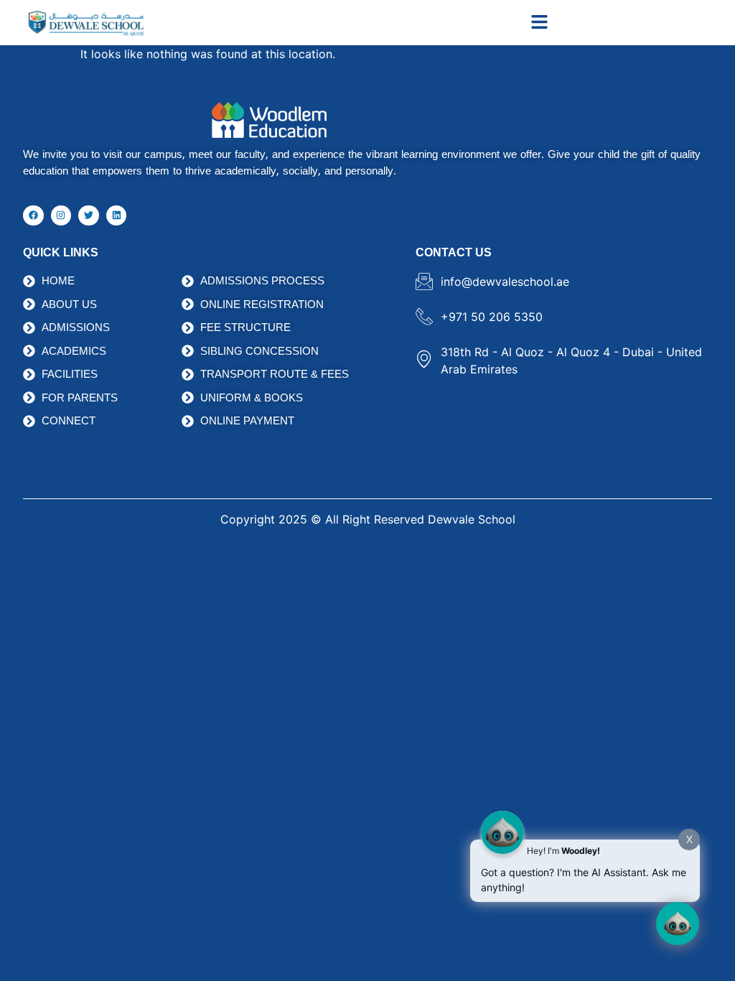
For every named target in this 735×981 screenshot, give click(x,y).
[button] (539, 23)
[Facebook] (33, 215)
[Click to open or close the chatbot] (677, 923)
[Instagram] (61, 215)
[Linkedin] (116, 215)
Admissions (218, 252)
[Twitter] (88, 215)
